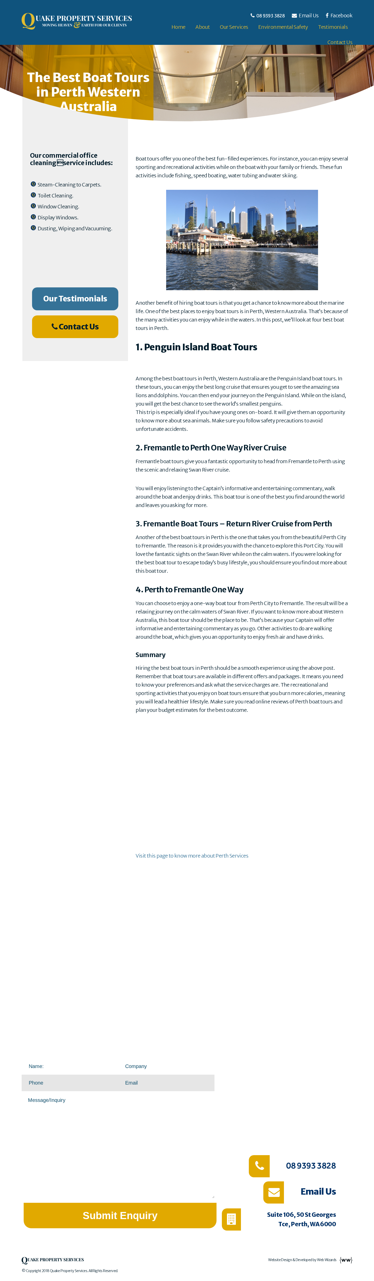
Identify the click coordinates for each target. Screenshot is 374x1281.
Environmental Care (322, 1135)
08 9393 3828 (271, 15)
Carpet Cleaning (330, 1089)
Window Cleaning (328, 1101)
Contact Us (339, 42)
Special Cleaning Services (318, 1078)
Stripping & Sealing (325, 1112)
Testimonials (333, 27)
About (202, 27)
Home (178, 27)
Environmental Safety (283, 27)
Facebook (340, 15)
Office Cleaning (331, 1066)
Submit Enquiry (120, 1215)
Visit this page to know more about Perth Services (192, 855)
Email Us (309, 15)
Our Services (234, 27)
